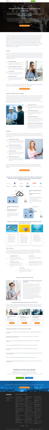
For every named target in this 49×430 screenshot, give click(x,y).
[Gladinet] (8, 1)
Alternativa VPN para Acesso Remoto (38, 396)
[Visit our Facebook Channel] (25, 425)
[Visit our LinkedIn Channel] (27, 425)
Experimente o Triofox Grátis (24, 25)
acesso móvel (29, 252)
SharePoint (9, 37)
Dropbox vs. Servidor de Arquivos (37, 397)
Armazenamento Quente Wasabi (19, 422)
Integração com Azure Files (18, 421)
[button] (24, 332)
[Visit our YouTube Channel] (23, 425)
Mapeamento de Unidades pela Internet (20, 403)
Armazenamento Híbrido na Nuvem (28, 419)
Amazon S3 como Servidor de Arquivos (20, 415)
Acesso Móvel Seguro (36, 234)
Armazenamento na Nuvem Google (28, 396)
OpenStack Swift (26, 399)
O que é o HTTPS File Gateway (37, 418)
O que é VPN (35, 419)
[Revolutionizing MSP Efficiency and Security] (13, 290)
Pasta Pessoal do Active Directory (28, 418)
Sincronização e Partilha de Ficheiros (19, 408)
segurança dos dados (31, 287)
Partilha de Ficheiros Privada (18, 396)
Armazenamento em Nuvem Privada (28, 410)
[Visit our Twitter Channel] (21, 425)
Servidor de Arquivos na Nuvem (37, 409)
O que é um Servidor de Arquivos (37, 410)
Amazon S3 (17, 414)
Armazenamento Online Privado (28, 409)
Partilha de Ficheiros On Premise (19, 397)
